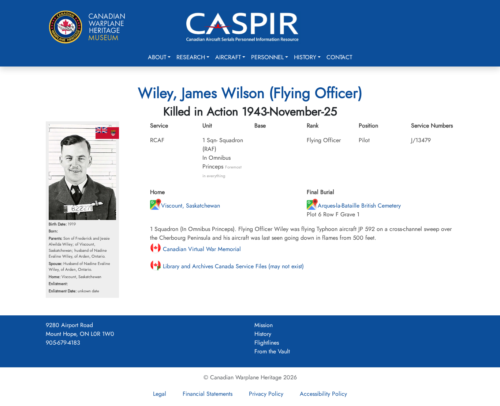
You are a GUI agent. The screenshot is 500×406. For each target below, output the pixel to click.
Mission (263, 325)
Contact (339, 57)
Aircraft (228, 57)
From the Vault (272, 351)
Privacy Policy (266, 394)
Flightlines (266, 342)
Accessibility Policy (323, 394)
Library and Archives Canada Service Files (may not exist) (232, 266)
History (305, 57)
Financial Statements (207, 394)
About (157, 57)
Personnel (267, 57)
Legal (159, 394)
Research (190, 57)
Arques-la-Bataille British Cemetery (359, 205)
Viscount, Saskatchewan (190, 205)
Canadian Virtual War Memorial (201, 249)
